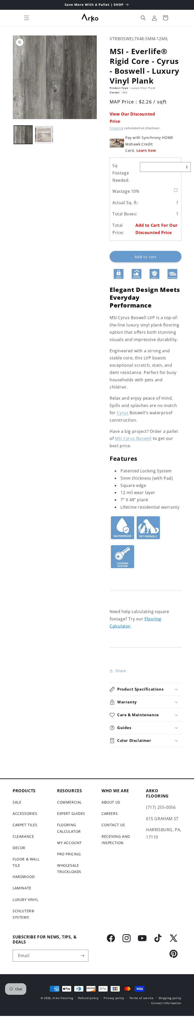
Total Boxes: (124, 214)
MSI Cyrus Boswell (133, 438)
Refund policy (88, 998)
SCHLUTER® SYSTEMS (23, 914)
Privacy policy (114, 998)
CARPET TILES (25, 824)
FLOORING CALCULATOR (69, 827)
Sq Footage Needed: (120, 173)
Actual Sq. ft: (125, 202)
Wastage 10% (125, 191)
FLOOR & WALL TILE (26, 862)
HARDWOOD (24, 876)
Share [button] (120, 670)
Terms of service (141, 998)
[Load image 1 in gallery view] (23, 135)
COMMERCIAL (69, 802)
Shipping (116, 128)
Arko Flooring (63, 998)
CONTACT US (113, 824)
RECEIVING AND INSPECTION (116, 839)
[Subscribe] (82, 956)
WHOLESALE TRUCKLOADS (69, 868)
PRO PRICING (69, 854)
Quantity (117, 247)
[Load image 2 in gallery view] (44, 135)
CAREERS (110, 813)
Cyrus (122, 412)
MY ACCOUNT (69, 842)
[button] (26, 17)
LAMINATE (22, 888)
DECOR (19, 847)
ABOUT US (111, 802)
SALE (17, 802)
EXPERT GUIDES (71, 813)
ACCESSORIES (25, 813)
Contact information (166, 1003)
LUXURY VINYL (25, 899)
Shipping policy (170, 998)
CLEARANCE (23, 836)
